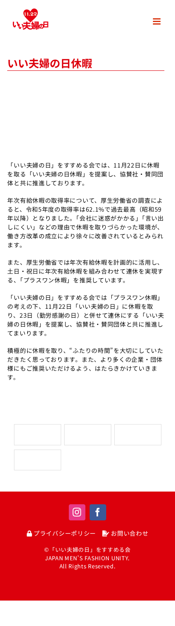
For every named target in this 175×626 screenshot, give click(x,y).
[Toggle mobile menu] (157, 21)
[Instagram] (77, 512)
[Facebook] (98, 512)
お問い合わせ (128, 533)
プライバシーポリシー (64, 533)
